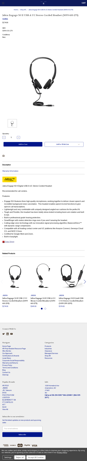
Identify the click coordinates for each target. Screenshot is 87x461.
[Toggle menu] (3, 3)
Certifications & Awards (10, 356)
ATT (3, 405)
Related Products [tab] (8, 253)
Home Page (6, 346)
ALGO (4, 407)
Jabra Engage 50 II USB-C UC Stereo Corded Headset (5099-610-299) (15, 300)
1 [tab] (42, 308)
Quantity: (5, 134)
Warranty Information (10, 171)
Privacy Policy (7, 365)
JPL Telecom (7, 390)
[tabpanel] (15, 283)
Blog (4, 370)
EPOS (4, 393)
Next (84, 281)
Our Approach (7, 353)
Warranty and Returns (10, 363)
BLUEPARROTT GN (9, 400)
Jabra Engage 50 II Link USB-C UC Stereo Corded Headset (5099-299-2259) (71, 300)
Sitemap (5, 375)
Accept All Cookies (36, 457)
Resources (48, 358)
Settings (7, 457)
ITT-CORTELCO (7, 402)
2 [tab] (45, 308)
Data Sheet (9, 242)
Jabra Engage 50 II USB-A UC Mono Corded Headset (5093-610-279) (43, 300)
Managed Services (51, 353)
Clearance (48, 351)
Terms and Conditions (10, 368)
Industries (48, 349)
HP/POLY (5, 385)
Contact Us (6, 372)
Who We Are (6, 351)
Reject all (20, 457)
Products (48, 346)
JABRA (5, 388)
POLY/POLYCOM (8, 395)
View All (5, 409)
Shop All (48, 356)
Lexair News (6, 358)
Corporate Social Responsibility (13, 360)
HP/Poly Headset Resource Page (14, 349)
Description (6, 165)
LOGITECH (6, 397)
